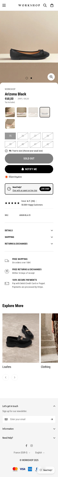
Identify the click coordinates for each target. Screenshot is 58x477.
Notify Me (31, 169)
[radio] (10, 112)
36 (23, 135)
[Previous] (5, 377)
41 (35, 144)
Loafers (6, 367)
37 (35, 135)
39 (10, 144)
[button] (52, 5)
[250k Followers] (26, 445)
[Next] (14, 377)
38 (48, 135)
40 (23, 144)
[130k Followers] (31, 445)
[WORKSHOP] (29, 5)
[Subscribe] (52, 419)
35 (10, 135)
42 (48, 144)
